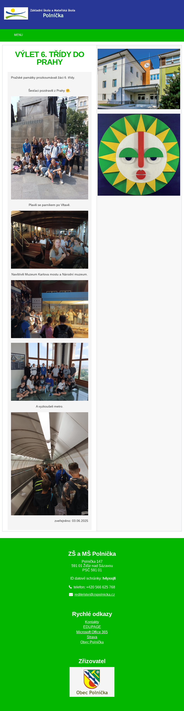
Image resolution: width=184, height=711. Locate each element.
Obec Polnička (92, 642)
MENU (18, 35)
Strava (92, 637)
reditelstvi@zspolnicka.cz (94, 594)
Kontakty (92, 622)
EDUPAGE (92, 627)
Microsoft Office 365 (92, 632)
